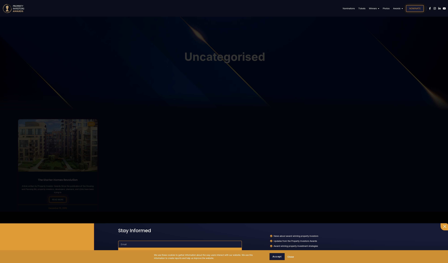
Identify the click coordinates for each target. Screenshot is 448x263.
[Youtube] (444, 8)
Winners (373, 8)
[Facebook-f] (430, 8)
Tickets (361, 8)
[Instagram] (434, 8)
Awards (396, 8)
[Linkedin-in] (439, 8)
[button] (415, 8)
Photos (386, 8)
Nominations (349, 8)
